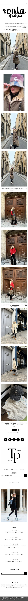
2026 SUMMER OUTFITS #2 (14, 532)
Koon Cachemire (19, 424)
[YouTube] (14, 439)
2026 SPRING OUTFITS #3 (14, 554)
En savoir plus (17, 599)
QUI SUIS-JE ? (14, 482)
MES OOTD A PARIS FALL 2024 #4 (14, 29)
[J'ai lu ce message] (26, 597)
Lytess (23, 188)
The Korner (7, 188)
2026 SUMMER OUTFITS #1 (14, 539)
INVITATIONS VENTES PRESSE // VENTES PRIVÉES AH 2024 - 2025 (15, 23)
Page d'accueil (24, 24)
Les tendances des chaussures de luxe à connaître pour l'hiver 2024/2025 (16, 27)
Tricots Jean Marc (15, 305)
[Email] (22, 439)
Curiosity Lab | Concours (14, 561)
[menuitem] (15, 23)
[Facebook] (5, 439)
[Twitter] (10, 439)
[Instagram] (18, 439)
